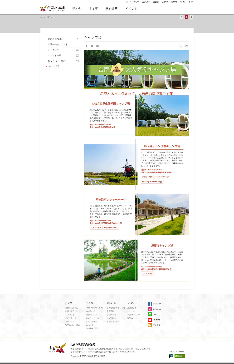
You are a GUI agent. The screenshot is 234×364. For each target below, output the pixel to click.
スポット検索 (54, 55)
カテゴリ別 (53, 50)
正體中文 (165, 2)
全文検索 (156, 2)
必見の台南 (131, 308)
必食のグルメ (91, 314)
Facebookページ (162, 177)
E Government (171, 356)
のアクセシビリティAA (180, 356)
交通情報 (110, 311)
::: (127, 1)
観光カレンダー (133, 314)
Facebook (157, 303)
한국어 (191, 2)
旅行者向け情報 (113, 321)
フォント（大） (191, 17)
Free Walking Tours (94, 308)
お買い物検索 (91, 321)
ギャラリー (157, 325)
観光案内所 (111, 318)
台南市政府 (146, 2)
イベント (131, 8)
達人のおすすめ (92, 318)
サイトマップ (134, 2)
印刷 (181, 45)
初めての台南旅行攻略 (116, 308)
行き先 (76, 8)
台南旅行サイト (52, 8)
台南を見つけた (55, 39)
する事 (93, 8)
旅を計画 (111, 8)
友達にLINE (97, 45)
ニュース (131, 311)
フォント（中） (186, 17)
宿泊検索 (89, 325)
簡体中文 (174, 2)
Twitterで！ (92, 45)
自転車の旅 (90, 311)
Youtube (156, 320)
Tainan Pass (91, 328)
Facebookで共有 (86, 45)
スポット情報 (147, 177)
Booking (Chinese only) (152, 182)
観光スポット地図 (57, 61)
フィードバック (186, 45)
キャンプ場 (53, 66)
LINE (155, 314)
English (183, 2)
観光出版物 (111, 314)
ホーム (42, 17)
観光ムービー (132, 318)
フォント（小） (181, 17)
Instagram (157, 309)
